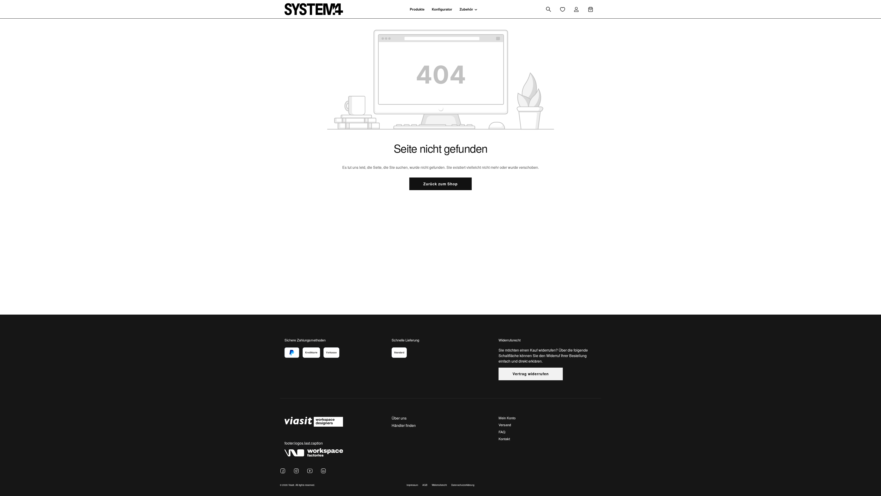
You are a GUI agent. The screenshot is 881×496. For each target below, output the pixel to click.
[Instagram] (296, 471)
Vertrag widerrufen (531, 373)
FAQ (502, 431)
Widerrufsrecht (439, 485)
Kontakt (504, 438)
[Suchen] (548, 9)
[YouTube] (310, 471)
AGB (424, 485)
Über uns (399, 418)
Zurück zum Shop (440, 183)
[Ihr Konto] (576, 9)
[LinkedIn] (323, 471)
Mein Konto (507, 417)
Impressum (412, 485)
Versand (505, 424)
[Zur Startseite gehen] (313, 9)
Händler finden (404, 425)
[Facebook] (283, 471)
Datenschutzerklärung (462, 485)
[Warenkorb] (591, 9)
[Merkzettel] (562, 9)
